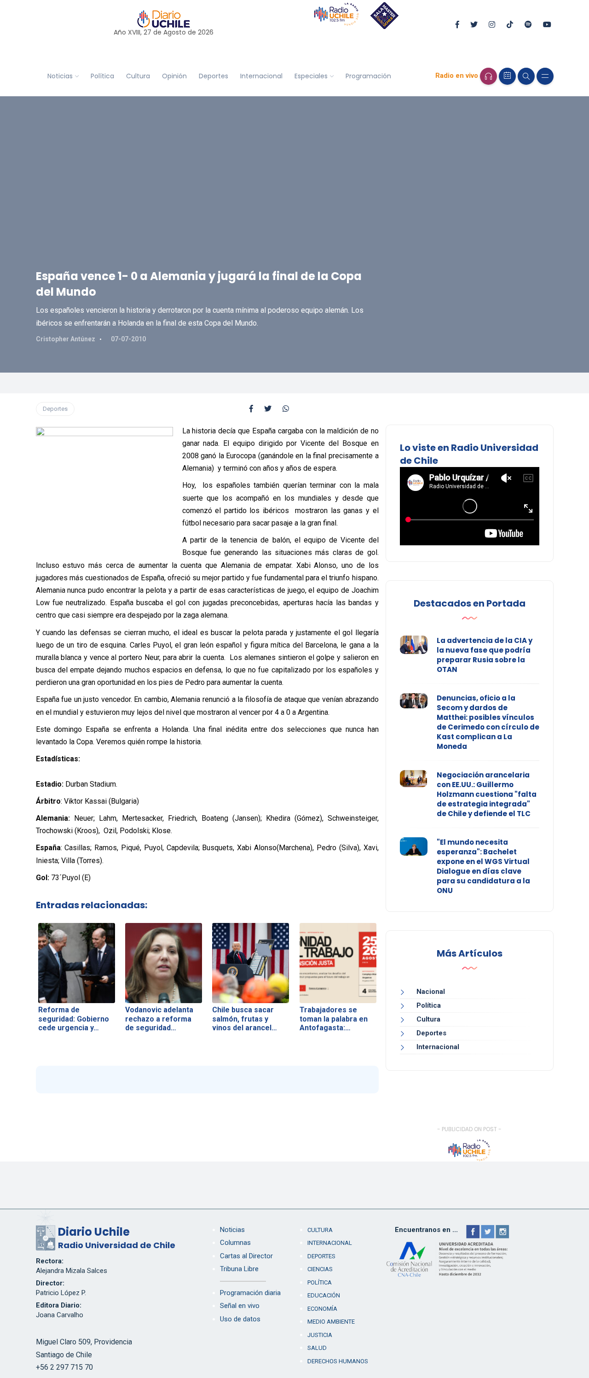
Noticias (60, 76)
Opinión (174, 76)
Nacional (430, 991)
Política (102, 76)
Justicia (319, 1334)
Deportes (213, 76)
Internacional (261, 76)
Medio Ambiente (331, 1321)
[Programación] (507, 76)
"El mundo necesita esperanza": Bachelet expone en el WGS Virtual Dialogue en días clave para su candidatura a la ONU (483, 866)
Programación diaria (250, 1293)
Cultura (138, 76)
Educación (323, 1295)
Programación (368, 76)
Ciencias (320, 1269)
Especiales (311, 76)
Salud (317, 1347)
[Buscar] (526, 76)
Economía (322, 1308)
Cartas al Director (246, 1256)
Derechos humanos (337, 1361)
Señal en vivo (240, 1306)
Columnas (235, 1242)
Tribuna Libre (239, 1269)
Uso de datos (240, 1319)
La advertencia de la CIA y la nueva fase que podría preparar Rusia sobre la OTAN (484, 655)
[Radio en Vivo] (488, 76)
